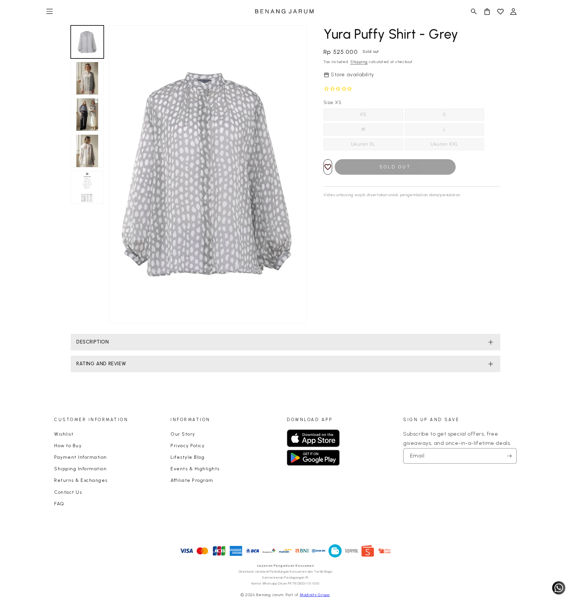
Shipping (359, 61)
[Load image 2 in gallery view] (87, 78)
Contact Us (68, 492)
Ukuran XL (363, 144)
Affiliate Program (192, 480)
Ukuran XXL (444, 144)
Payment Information (80, 457)
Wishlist (63, 434)
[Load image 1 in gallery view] (87, 41)
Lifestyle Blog (188, 457)
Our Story (183, 434)
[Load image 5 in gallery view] (87, 187)
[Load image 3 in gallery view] (87, 114)
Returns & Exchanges (81, 480)
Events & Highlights (195, 469)
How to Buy (68, 446)
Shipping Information (80, 469)
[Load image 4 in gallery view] (87, 150)
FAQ (59, 504)
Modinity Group (315, 594)
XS (363, 114)
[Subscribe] (509, 456)
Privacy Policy (188, 446)
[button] (49, 11)
